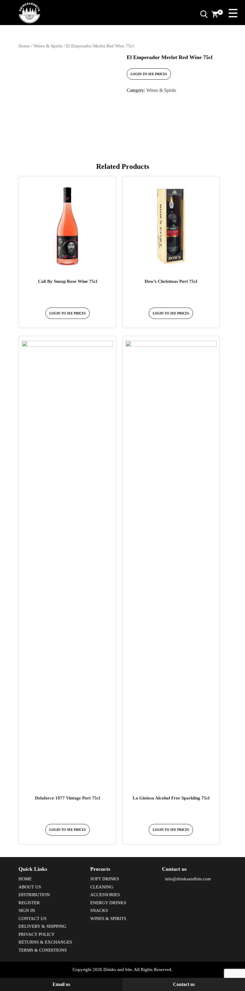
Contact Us (32, 918)
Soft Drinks (104, 878)
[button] (204, 14)
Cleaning (101, 887)
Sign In (27, 910)
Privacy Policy (37, 934)
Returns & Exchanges (45, 942)
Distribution (34, 894)
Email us (61, 984)
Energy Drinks (108, 902)
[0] (215, 14)
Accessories (105, 894)
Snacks (99, 910)
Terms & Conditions (43, 950)
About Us (30, 887)
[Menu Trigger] (233, 13)
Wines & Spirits (47, 46)
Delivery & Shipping (42, 926)
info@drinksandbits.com (188, 878)
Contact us (184, 984)
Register (29, 902)
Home (24, 46)
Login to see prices (149, 74)
